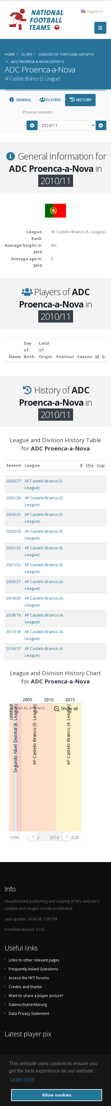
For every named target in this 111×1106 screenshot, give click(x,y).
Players (53, 99)
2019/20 (13, 598)
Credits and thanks (25, 986)
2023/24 (13, 531)
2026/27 (13, 481)
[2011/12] (101, 125)
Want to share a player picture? (36, 995)
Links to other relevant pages (34, 959)
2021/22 (13, 564)
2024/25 (13, 514)
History (83, 99)
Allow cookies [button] (57, 1094)
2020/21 (13, 581)
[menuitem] (50, 836)
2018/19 (13, 615)
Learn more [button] (22, 1079)
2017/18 (13, 631)
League (32, 465)
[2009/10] (32, 125)
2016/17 (13, 648)
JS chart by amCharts (28, 708)
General (23, 99)
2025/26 (13, 498)
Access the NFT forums (29, 977)
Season (13, 465)
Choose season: (38, 112)
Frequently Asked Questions (33, 968)
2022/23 (13, 548)
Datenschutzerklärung (28, 1004)
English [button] (93, 11)
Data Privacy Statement (29, 1013)
